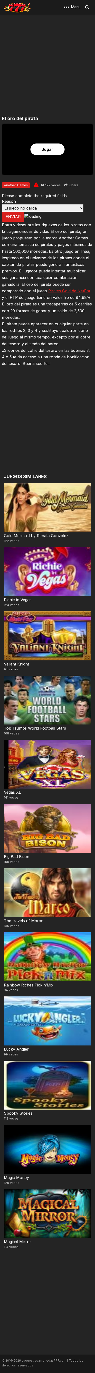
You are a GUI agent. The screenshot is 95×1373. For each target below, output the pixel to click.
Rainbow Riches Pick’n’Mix (28, 985)
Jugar (47, 149)
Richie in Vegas (17, 599)
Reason (9, 201)
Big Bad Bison (16, 856)
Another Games (16, 185)
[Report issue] (36, 184)
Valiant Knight (16, 664)
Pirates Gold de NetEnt (69, 290)
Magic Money (16, 1177)
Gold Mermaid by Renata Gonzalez (36, 535)
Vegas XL (12, 792)
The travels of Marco (23, 920)
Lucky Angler (16, 1049)
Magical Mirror (17, 1241)
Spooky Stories (18, 1113)
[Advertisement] (47, 65)
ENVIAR (13, 216)
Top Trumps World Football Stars (35, 728)
